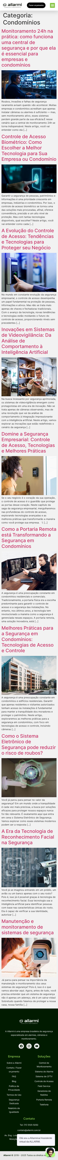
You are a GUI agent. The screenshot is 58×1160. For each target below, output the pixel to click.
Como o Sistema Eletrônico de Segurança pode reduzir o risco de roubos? (28, 744)
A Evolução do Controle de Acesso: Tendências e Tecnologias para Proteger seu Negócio (27, 239)
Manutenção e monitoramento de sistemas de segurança (27, 926)
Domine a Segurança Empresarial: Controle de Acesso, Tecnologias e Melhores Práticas (28, 442)
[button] (52, 5)
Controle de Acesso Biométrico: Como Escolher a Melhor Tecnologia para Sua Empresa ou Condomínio (28, 148)
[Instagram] (29, 1046)
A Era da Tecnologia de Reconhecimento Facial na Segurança (27, 836)
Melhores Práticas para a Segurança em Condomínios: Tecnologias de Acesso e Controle (27, 639)
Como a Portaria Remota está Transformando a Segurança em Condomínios (28, 537)
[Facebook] (21, 1046)
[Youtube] (36, 1046)
